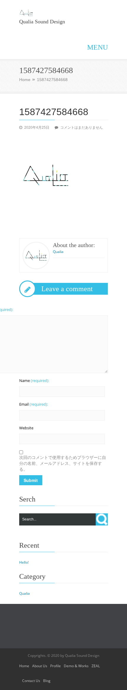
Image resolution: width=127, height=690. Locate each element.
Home (24, 79)
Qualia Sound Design (42, 22)
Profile (55, 665)
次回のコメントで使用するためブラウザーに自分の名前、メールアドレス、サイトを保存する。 (62, 463)
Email (33, 404)
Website (26, 428)
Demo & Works (76, 665)
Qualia (58, 251)
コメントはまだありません (81, 127)
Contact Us (31, 680)
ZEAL (96, 665)
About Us (39, 665)
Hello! (24, 562)
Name (34, 380)
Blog (47, 680)
